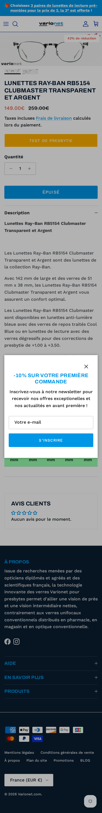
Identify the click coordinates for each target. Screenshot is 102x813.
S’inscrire (51, 440)
